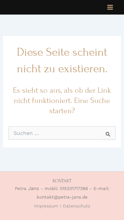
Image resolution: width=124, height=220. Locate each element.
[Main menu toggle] (110, 7)
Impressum (46, 206)
